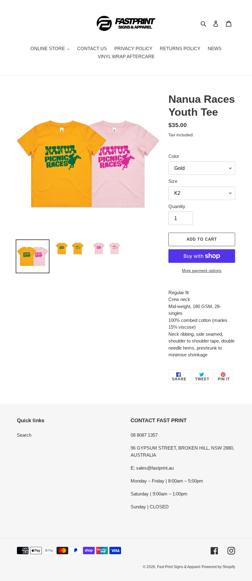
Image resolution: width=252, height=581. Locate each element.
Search (24, 435)
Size (172, 181)
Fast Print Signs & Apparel (178, 567)
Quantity (176, 206)
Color (173, 156)
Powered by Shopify (218, 567)
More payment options (202, 270)
